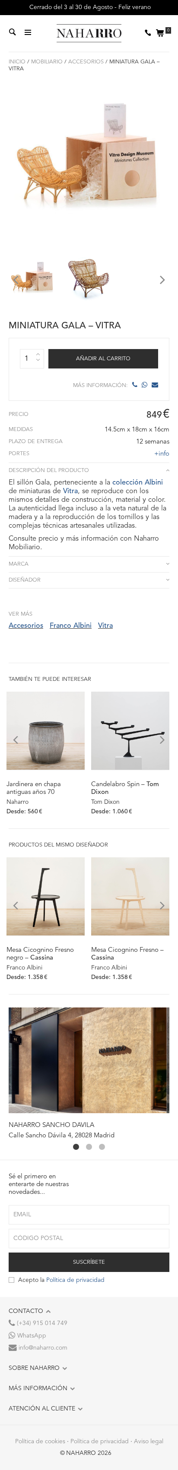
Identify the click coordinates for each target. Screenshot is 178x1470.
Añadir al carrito (103, 359)
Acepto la (61, 1280)
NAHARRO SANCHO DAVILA (51, 1125)
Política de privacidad (75, 1280)
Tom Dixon (105, 802)
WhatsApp (31, 1336)
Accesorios (86, 62)
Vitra (70, 491)
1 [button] (76, 1147)
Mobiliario (47, 62)
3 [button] (102, 1147)
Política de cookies (40, 1442)
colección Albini (137, 482)
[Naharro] (89, 33)
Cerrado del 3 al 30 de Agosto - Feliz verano (89, 7)
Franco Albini (71, 626)
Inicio (17, 62)
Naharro (17, 802)
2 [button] (89, 1147)
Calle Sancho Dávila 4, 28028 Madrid (61, 1136)
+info (161, 454)
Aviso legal (148, 1442)
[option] (33, 279)
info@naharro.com (42, 1348)
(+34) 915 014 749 (41, 1323)
